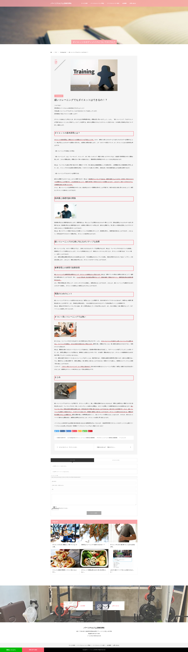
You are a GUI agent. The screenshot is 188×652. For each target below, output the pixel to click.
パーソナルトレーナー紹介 (113, 3)
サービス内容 (84, 3)
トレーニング (83, 437)
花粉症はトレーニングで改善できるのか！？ (93, 544)
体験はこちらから (11, 650)
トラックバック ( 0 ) (115, 460)
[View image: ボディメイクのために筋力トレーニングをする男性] (65, 217)
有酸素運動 (92, 437)
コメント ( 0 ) (72, 460)
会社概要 (124, 3)
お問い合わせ (133, 3)
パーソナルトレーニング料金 (97, 3)
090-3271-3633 (33, 650)
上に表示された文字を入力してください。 (60, 508)
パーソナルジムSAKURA (61, 3)
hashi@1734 (62, 437)
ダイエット (78, 437)
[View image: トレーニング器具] (65, 398)
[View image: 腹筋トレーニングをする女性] (65, 335)
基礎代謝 (88, 437)
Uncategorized (59, 96)
